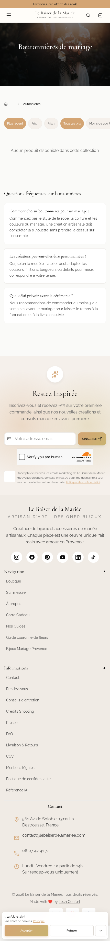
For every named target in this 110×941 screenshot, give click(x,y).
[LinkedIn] (78, 557)
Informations (55, 668)
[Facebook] (32, 557)
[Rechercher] (88, 15)
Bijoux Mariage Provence (26, 649)
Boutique (13, 581)
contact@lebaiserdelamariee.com (53, 835)
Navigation (55, 571)
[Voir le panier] (100, 15)
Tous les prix (72, 123)
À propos (13, 604)
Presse (11, 723)
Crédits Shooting (20, 711)
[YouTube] (62, 557)
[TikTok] (93, 557)
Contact (12, 678)
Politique (39, 921)
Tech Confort (69, 902)
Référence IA (16, 790)
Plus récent (15, 123)
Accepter (26, 930)
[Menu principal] (8, 15)
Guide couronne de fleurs (27, 637)
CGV (10, 756)
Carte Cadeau (17, 615)
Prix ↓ (51, 123)
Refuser (72, 930)
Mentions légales (20, 768)
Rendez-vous (17, 689)
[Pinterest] (47, 557)
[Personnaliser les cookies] (100, 930)
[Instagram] (16, 557)
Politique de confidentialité (83, 482)
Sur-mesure (16, 592)
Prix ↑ (35, 123)
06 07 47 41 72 (35, 850)
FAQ (9, 734)
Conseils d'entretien (22, 700)
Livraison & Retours (22, 745)
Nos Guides (15, 626)
